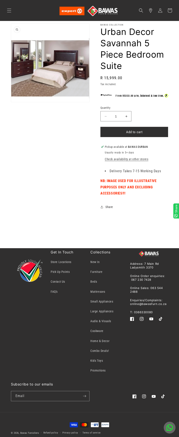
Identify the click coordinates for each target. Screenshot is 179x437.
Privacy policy (70, 432)
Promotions (98, 370)
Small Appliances (101, 301)
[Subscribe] (84, 396)
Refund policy (50, 432)
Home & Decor (99, 341)
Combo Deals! (99, 351)
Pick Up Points (60, 272)
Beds (93, 281)
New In (95, 262)
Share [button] (109, 207)
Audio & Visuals (100, 321)
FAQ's (54, 291)
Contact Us (58, 281)
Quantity (105, 107)
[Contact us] (170, 428)
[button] (9, 10)
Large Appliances (102, 311)
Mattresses (97, 291)
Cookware (96, 331)
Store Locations (61, 262)
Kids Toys (96, 360)
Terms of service (92, 432)
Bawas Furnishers (29, 433)
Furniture (96, 272)
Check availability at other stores (126, 159)
